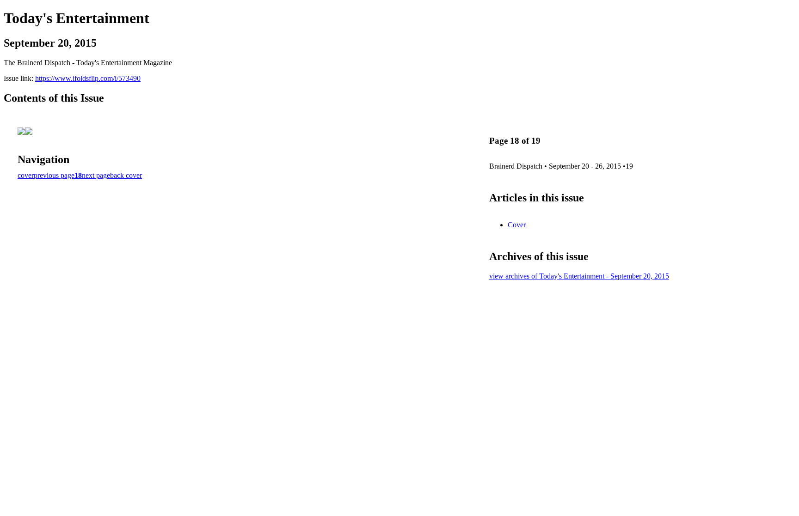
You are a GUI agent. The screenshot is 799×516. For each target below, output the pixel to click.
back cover (126, 175)
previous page (54, 175)
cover (26, 175)
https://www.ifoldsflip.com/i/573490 (88, 78)
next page (96, 175)
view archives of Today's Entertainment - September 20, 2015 (579, 276)
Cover (517, 225)
